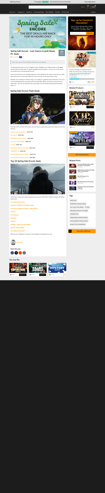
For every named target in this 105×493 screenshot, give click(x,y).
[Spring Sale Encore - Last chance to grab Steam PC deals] (20, 253)
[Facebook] (12, 253)
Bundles (28, 12)
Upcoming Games (39, 12)
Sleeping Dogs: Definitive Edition (20, 157)
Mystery (57, 12)
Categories (20, 12)
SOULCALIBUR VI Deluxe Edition (20, 154)
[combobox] (54, 7)
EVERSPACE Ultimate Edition (19, 138)
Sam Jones (15, 57)
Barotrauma (14, 135)
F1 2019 (13, 144)
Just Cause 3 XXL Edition (17, 141)
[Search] (65, 7)
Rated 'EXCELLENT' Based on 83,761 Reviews (60, 1)
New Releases (49, 12)
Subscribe (90, 33)
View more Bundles (81, 154)
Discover (11, 12)
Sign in (83, 7)
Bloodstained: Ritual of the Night (19, 148)
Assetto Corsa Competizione (18, 132)
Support (93, 12)
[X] (16, 253)
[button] (15, 2)
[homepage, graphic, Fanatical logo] (17, 7)
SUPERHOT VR (15, 151)
